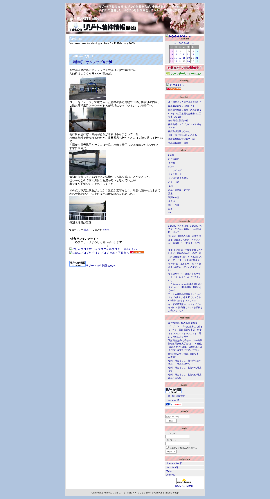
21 (196, 58)
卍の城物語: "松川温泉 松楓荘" (183, 322)
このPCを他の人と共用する (183, 448)
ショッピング (174, 170)
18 (184, 58)
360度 (171, 155)
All (169, 212)
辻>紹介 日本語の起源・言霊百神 (184, 236)
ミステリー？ (174, 174)
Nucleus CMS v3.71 (114, 492)
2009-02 (184, 43)
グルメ (171, 166)
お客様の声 (173, 159)
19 (188, 58)
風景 (170, 209)
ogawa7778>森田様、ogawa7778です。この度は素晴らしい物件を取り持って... (185, 229)
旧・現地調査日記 (175, 396)
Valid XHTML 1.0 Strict (139, 492)
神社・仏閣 (173, 205)
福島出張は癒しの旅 (178, 143)
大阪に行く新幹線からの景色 (182, 135)
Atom (190, 485)
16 (175, 58)
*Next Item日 (171, 467)
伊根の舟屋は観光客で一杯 (181, 139)
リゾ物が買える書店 (178, 178)
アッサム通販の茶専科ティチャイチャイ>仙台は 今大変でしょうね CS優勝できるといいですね (184, 297)
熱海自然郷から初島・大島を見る (184, 109)
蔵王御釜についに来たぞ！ (181, 106)
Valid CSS (158, 492)
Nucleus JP (172, 400)
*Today (168, 471)
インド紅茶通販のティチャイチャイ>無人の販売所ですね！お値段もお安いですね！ (185, 307)
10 (180, 54)
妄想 (170, 186)
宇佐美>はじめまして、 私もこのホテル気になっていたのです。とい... (184, 267)
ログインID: (171, 433)
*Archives (170, 474)
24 (180, 61)
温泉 (86, 229)
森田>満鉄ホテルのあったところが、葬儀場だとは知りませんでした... (184, 243)
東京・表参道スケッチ (179, 189)
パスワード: (171, 440)
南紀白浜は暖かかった (179, 131)
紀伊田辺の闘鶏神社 (178, 120)
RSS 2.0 (180, 485)
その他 (171, 162)
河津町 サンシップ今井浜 (92, 61)
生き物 (171, 201)
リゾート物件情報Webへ (101, 265)
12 (188, 54)
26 (188, 61)
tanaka (106, 229)
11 (184, 54)
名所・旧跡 (173, 182)
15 (171, 58)
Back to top (172, 492)
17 (180, 58)
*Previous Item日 (173, 463)
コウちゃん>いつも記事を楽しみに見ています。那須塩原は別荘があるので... (185, 287)
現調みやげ (173, 197)
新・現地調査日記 (82, 18)
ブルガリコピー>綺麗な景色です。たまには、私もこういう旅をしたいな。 (185, 277)
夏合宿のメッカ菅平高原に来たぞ (184, 102)
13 (192, 54)
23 (175, 61)
